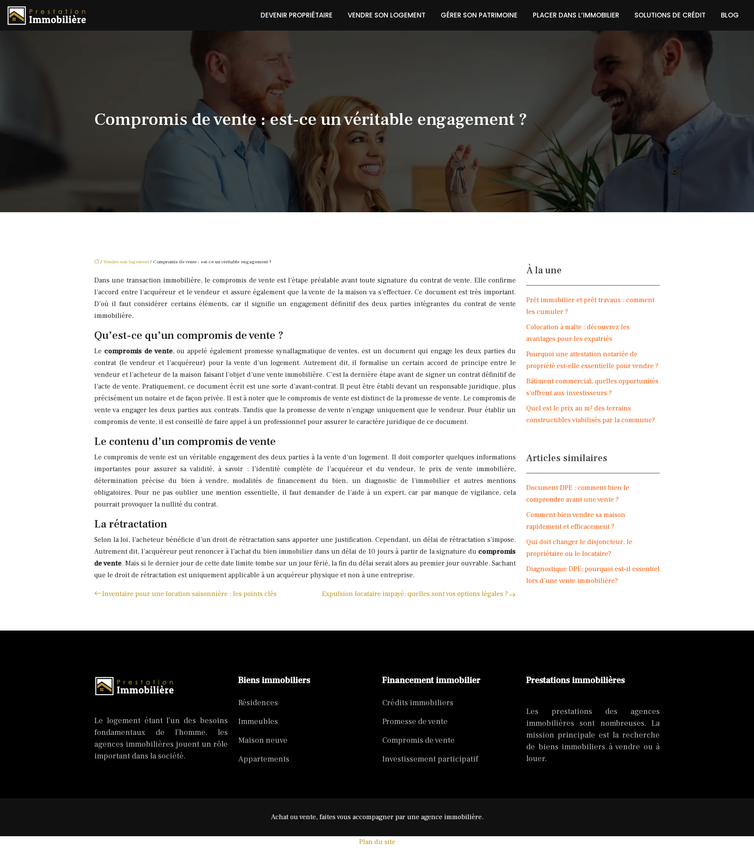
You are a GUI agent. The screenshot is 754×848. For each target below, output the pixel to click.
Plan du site (377, 842)
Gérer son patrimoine (479, 15)
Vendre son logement (386, 15)
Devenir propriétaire (296, 15)
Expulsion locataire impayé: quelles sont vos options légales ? (415, 593)
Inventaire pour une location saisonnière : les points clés (189, 593)
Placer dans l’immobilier (576, 15)
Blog (730, 15)
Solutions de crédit (670, 15)
